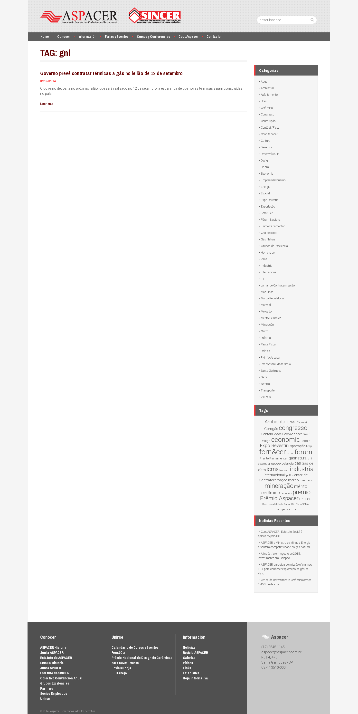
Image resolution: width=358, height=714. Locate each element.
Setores (265, 384)
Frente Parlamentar (273, 226)
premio (302, 492)
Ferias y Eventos (116, 36)
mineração (278, 485)
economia (285, 440)
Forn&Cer (267, 213)
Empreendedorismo (273, 180)
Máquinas (267, 292)
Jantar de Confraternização (278, 285)
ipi (286, 475)
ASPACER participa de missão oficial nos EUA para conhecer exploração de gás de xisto (285, 569)
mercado (306, 480)
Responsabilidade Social (276, 364)
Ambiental (267, 88)
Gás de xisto (268, 233)
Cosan (306, 434)
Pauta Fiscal (268, 344)
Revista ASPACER (195, 652)
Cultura (265, 141)
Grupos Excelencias (54, 683)
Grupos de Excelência (274, 246)
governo (262, 463)
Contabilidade (271, 434)
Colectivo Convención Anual (61, 678)
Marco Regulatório (272, 298)
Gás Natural (268, 239)
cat (305, 422)
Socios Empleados (53, 693)
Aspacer (110, 15)
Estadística (191, 673)
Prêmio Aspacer (270, 357)
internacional (274, 475)
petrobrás (286, 493)
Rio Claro (296, 504)
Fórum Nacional (271, 219)
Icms (264, 259)
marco (293, 480)
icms (273, 469)
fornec (290, 453)
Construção (268, 121)
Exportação (268, 206)
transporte (281, 509)
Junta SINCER (50, 668)
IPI (262, 279)
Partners (46, 688)
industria (302, 469)
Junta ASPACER (52, 652)
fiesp (309, 446)
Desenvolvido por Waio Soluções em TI (239, 711)
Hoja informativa (195, 678)
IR (290, 475)
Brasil (264, 101)
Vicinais (266, 397)
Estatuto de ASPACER (56, 658)
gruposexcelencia (281, 463)
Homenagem (269, 252)
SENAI (306, 504)
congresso (293, 427)
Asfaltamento (269, 94)
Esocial (265, 193)
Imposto (284, 470)
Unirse (45, 698)
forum (303, 452)
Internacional (269, 272)
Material (266, 305)
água (292, 509)
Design (265, 160)
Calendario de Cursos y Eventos (135, 647)
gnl (310, 458)
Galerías (189, 658)
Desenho (266, 147)
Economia (267, 173)
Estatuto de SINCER (54, 673)
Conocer (63, 36)
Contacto (214, 36)
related (305, 498)
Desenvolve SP (270, 154)
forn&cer (272, 452)
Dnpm (265, 167)
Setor (264, 377)
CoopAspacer (188, 36)
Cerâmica (267, 108)
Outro (264, 331)
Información (87, 36)
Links (187, 668)
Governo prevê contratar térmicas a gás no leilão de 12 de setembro (111, 73)
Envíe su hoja (121, 668)
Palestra (266, 338)
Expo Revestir (269, 200)
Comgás (271, 429)
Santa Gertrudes (271, 370)
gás (297, 463)
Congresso (267, 114)
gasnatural (298, 458)
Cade (300, 422)
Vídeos (188, 663)
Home (44, 36)
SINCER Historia (52, 663)
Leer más (46, 104)
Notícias (189, 647)
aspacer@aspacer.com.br (281, 652)
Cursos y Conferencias (153, 36)
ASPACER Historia (53, 647)
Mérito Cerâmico (271, 318)
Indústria (266, 265)
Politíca (265, 351)
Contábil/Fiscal (270, 127)
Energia (265, 187)
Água (264, 81)
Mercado (266, 311)
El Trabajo (119, 673)
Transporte (267, 390)
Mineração (267, 324)
